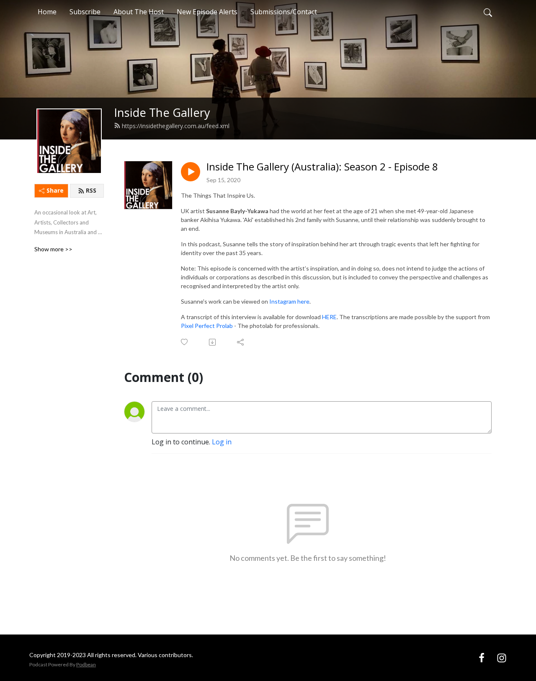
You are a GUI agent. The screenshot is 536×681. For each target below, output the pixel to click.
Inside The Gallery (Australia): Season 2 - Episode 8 (322, 167)
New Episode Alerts (207, 11)
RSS (91, 190)
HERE (329, 316)
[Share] (241, 342)
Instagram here (289, 301)
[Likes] (185, 342)
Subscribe (85, 11)
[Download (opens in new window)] (213, 342)
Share (55, 190)
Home (47, 11)
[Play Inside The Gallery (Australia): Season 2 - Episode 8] (190, 171)
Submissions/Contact (283, 11)
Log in (222, 441)
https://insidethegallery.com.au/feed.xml (175, 126)
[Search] (487, 11)
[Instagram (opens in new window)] (502, 657)
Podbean (86, 664)
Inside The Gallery (162, 112)
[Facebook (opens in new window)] (482, 657)
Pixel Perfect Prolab (207, 325)
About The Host (138, 11)
